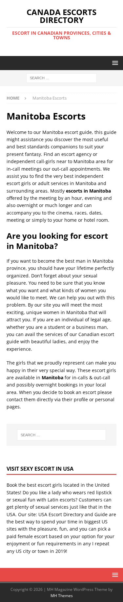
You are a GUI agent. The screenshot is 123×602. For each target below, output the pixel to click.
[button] (114, 63)
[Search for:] (61, 78)
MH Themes (62, 595)
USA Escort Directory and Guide (73, 514)
